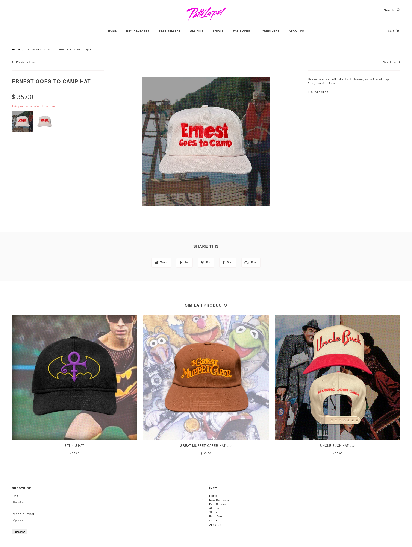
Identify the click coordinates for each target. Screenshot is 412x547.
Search (389, 10)
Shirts (218, 30)
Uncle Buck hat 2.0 (337, 445)
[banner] (206, 13)
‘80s (50, 49)
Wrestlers (270, 30)
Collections (33, 49)
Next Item (390, 62)
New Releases (137, 30)
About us (296, 30)
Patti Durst (242, 30)
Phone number (23, 514)
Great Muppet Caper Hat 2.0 (206, 445)
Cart (391, 30)
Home (112, 30)
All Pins (196, 30)
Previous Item (25, 62)
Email (16, 496)
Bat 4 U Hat (74, 445)
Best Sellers (170, 30)
